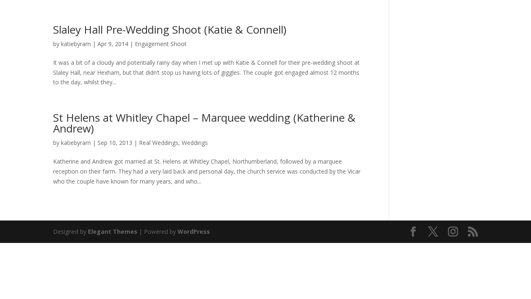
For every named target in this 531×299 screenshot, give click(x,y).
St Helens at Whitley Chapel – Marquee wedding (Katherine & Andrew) (204, 123)
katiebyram (76, 44)
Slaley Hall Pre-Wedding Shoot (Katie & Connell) (169, 29)
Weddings (195, 143)
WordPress (194, 231)
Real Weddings (158, 143)
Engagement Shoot (161, 44)
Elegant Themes (112, 231)
